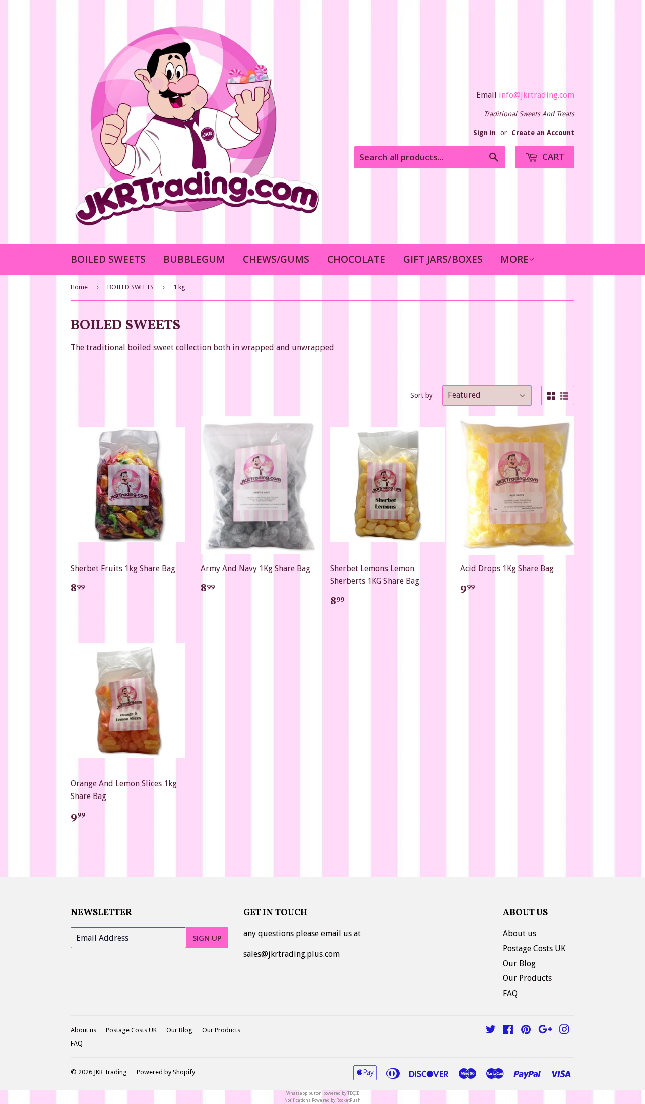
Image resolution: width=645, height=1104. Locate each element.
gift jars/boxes (443, 259)
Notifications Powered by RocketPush (322, 1100)
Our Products (527, 978)
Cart (552, 156)
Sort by (421, 395)
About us (519, 933)
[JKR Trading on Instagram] (564, 1030)
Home (79, 287)
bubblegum (194, 259)
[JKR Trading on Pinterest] (526, 1030)
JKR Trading (110, 1072)
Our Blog (519, 963)
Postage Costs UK (534, 948)
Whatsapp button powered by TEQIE (322, 1093)
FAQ (510, 993)
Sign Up (207, 938)
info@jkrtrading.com (536, 95)
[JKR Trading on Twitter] (491, 1030)
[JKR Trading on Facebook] (508, 1030)
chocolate (356, 259)
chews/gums (276, 259)
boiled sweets (108, 259)
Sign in (484, 133)
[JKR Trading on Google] (545, 1030)
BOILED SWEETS (130, 287)
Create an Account (542, 133)
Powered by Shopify (166, 1072)
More (514, 259)
